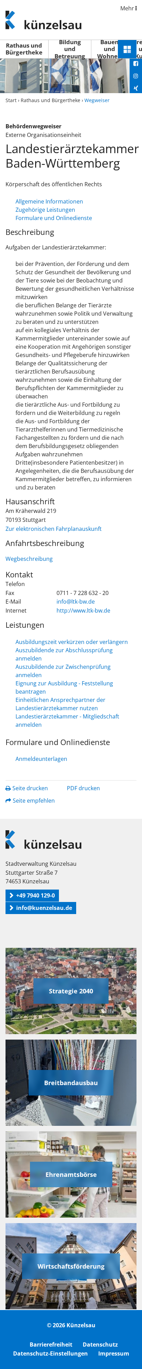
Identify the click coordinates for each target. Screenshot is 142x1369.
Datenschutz (100, 1344)
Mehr (127, 8)
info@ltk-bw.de (76, 601)
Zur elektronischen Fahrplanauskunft (54, 529)
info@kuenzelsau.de (44, 908)
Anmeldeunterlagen (41, 759)
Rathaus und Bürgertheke (24, 48)
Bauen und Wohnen (109, 49)
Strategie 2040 (71, 991)
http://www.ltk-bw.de (83, 610)
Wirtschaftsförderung (71, 1266)
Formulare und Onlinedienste (54, 218)
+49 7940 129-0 (35, 895)
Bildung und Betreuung (69, 49)
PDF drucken (83, 788)
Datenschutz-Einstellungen (50, 1353)
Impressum (113, 1353)
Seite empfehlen (34, 800)
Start (11, 100)
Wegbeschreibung (29, 559)
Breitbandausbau (71, 1083)
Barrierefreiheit (51, 1344)
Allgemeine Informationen (49, 201)
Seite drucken (30, 788)
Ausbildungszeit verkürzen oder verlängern (72, 642)
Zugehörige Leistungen (45, 210)
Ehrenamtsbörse (71, 1174)
